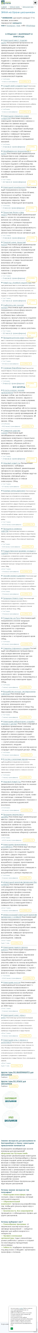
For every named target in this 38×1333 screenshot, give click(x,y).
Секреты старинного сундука (16, 648)
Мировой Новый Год (12, 782)
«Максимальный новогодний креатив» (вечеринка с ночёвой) (19, 916)
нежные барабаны (13, 368)
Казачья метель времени (14, 491)
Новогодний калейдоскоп (14, 187)
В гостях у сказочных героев (15, 759)
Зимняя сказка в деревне (14, 576)
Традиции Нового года (13, 598)
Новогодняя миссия (11, 982)
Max (18, 25)
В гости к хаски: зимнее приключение (12, 391)
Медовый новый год (11, 463)
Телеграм (11, 25)
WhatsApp (30, 25)
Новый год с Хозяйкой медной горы (17, 283)
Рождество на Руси (11, 618)
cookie (21, 1308)
